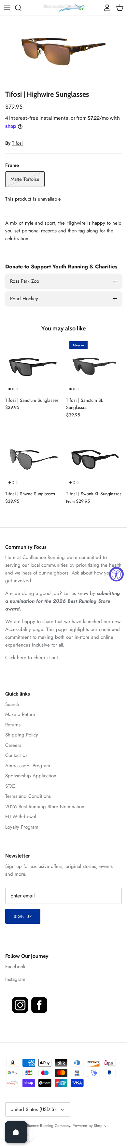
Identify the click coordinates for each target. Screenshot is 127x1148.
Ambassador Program (27, 765)
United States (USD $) (33, 1109)
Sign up (23, 916)
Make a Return (20, 714)
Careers (13, 745)
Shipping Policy (21, 734)
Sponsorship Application (30, 775)
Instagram (15, 979)
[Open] (16, 1132)
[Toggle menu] (7, 8)
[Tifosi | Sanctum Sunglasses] (33, 365)
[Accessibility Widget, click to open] (116, 574)
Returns (13, 724)
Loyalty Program (21, 827)
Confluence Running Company (45, 1126)
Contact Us (16, 755)
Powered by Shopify (89, 1126)
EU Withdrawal (20, 816)
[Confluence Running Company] (63, 7)
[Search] (21, 8)
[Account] (105, 8)
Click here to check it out (31, 657)
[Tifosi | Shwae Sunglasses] (33, 459)
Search (12, 704)
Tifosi (17, 143)
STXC (10, 786)
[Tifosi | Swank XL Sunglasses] (94, 459)
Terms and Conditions (28, 796)
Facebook (15, 966)
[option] (63, 51)
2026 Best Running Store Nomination (44, 806)
